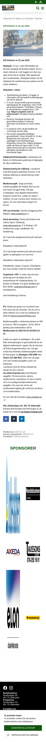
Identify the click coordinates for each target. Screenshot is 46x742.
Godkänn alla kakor (23, 728)
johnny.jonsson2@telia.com (23, 316)
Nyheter (38, 18)
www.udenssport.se (13, 225)
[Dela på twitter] (14, 419)
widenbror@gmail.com (24, 287)
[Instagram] (11, 688)
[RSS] (36, 2)
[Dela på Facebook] (6, 419)
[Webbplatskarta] (40, 2)
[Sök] (37, 8)
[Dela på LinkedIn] (22, 419)
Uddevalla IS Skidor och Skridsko (18, 18)
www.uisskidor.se (20, 214)
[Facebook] (5, 688)
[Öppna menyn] (42, 8)
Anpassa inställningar (25, 735)
